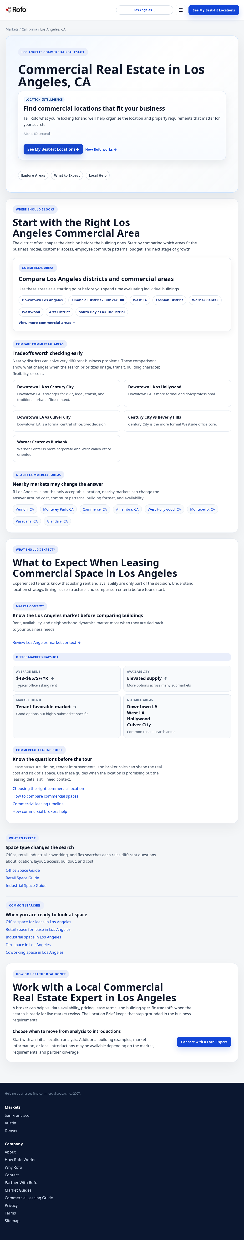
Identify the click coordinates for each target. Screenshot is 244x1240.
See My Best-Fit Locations (214, 10)
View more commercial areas (45, 322)
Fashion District (169, 299)
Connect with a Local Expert (204, 1042)
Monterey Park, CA (58, 509)
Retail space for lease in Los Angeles (38, 929)
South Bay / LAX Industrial (102, 311)
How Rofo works (101, 149)
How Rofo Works (20, 1159)
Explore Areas (33, 175)
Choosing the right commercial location (48, 788)
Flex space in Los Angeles (28, 944)
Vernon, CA (25, 509)
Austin (10, 1123)
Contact (12, 1175)
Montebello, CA (202, 509)
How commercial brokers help (40, 811)
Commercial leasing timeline (38, 803)
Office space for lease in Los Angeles (38, 921)
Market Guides (18, 1190)
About (10, 1152)
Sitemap (12, 1220)
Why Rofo (13, 1167)
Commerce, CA (95, 509)
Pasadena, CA (27, 521)
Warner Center (205, 299)
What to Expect (67, 175)
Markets (12, 29)
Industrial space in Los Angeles (33, 937)
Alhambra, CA (127, 509)
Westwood (31, 311)
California (29, 29)
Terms (10, 1213)
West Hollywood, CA (164, 509)
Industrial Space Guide (26, 885)
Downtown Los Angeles (42, 299)
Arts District (59, 311)
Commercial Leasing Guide (29, 1197)
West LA (140, 299)
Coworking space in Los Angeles (35, 952)
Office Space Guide (23, 870)
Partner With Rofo (21, 1182)
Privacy (11, 1205)
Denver (11, 1130)
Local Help (98, 175)
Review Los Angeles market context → (47, 642)
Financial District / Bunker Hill (98, 299)
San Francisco (17, 1115)
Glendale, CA (57, 521)
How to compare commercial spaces (45, 796)
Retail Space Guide (22, 878)
